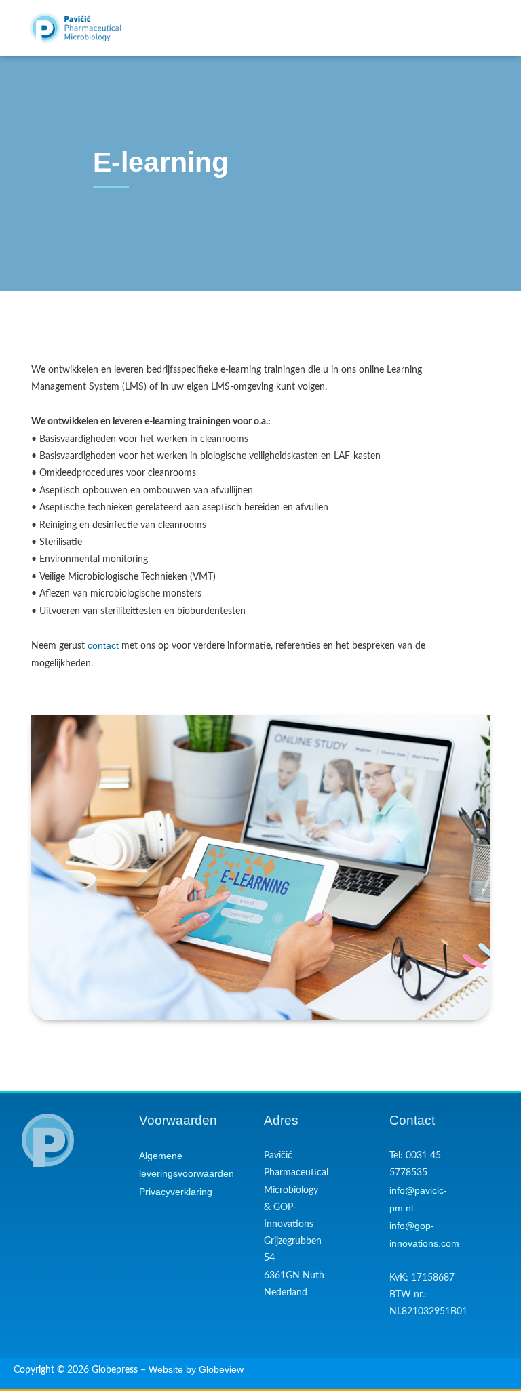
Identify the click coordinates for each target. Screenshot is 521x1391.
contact (103, 646)
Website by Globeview (196, 1370)
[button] (486, 28)
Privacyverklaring (175, 1191)
